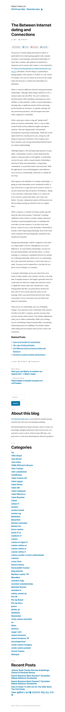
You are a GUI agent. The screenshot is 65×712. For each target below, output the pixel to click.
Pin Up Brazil (17, 600)
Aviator (14, 507)
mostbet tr (16, 590)
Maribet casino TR (20, 574)
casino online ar (18, 548)
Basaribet (15, 520)
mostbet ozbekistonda (22, 584)
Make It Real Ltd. (18, 6)
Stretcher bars (33, 9)
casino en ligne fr (19, 542)
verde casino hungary (21, 645)
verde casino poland (21, 648)
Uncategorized (35, 361)
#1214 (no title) (18, 9)
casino (14, 539)
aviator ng (16, 513)
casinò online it (18, 552)
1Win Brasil (16, 455)
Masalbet (15, 577)
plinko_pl (15, 609)
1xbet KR (15, 488)
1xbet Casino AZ (19, 478)
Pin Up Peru (16, 603)
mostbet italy (17, 580)
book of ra (16, 532)
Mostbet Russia (18, 587)
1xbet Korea (17, 484)
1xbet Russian (18, 497)
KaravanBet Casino (20, 568)
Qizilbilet (15, 613)
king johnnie (17, 571)
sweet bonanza (18, 635)
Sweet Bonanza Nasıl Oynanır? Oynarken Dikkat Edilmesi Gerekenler (30, 677)
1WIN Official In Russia (22, 465)
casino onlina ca (19, 545)
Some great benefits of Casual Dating (26, 342)
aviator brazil (17, 510)
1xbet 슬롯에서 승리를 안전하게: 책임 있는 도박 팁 (32, 693)
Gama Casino (17, 564)
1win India (16, 462)
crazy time (16, 561)
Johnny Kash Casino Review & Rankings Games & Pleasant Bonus (30, 671)
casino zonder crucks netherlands (27, 555)
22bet (14, 500)
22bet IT (15, 504)
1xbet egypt (17, 481)
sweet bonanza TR (20, 638)
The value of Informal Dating (24, 345)
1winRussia (16, 475)
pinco (14, 606)
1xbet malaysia (18, 491)
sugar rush (16, 632)
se (12, 622)
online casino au (19, 593)
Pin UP (14, 596)
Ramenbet (16, 616)
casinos (15, 558)
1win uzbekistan (19, 472)
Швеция (15, 654)
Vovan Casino (17, 651)
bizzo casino (17, 529)
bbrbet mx (16, 526)
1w (12, 452)
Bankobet (15, 516)
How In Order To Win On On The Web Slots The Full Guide (31, 688)
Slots (13, 625)
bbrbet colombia (19, 523)
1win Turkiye (17, 468)
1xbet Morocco (18, 494)
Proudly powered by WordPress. (31, 705)
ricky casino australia (21, 619)
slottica (15, 628)
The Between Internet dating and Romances (29, 355)
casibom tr (16, 536)
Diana (14, 39)
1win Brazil (16, 459)
